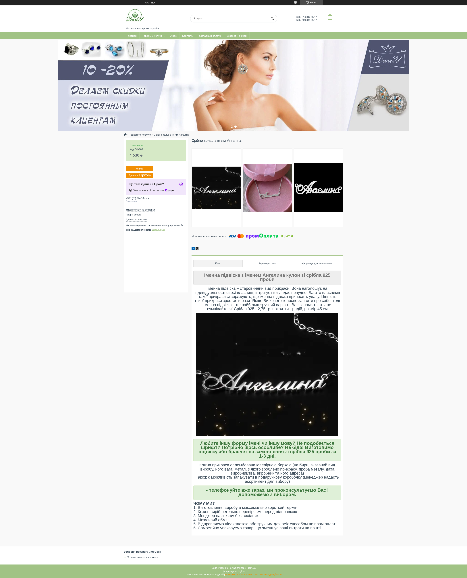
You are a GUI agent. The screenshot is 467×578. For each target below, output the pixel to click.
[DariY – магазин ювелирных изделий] (135, 16)
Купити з (133, 175)
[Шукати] (272, 18)
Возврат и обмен (237, 35)
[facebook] (193, 249)
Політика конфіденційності (268, 574)
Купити (139, 168)
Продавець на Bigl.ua (233, 571)
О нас (173, 35)
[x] (197, 249)
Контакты (187, 35)
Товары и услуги (152, 35)
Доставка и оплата (210, 35)
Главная (132, 35)
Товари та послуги (140, 134)
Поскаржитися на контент (238, 574)
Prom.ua (251, 568)
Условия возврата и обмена (142, 557)
